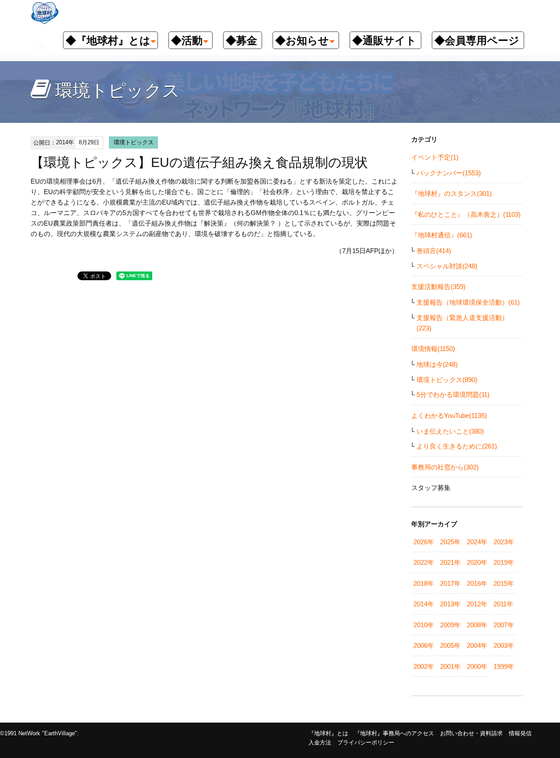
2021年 (450, 562)
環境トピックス (134, 142)
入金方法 (319, 742)
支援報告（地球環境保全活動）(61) (468, 302)
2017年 (450, 583)
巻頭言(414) (433, 250)
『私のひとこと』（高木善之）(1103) (466, 214)
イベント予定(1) (434, 157)
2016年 (477, 583)
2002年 (423, 666)
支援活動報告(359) (438, 286)
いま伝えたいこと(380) (450, 431)
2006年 (423, 645)
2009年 (450, 625)
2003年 (504, 645)
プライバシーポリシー (365, 742)
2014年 (423, 604)
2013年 (450, 604)
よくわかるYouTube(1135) (449, 415)
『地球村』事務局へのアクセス (394, 733)
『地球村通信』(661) (441, 235)
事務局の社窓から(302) (445, 467)
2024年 (477, 542)
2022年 (423, 562)
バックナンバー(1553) (448, 173)
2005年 (450, 645)
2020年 (477, 562)
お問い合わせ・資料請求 (471, 733)
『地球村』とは (328, 733)
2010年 (423, 625)
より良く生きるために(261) (456, 446)
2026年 (423, 542)
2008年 (477, 625)
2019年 (504, 562)
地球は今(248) (437, 364)
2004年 (477, 645)
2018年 (423, 583)
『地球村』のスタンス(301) (451, 193)
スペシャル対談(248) (446, 266)
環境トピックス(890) (446, 379)
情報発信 (520, 733)
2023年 (504, 542)
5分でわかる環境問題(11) (453, 394)
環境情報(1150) (433, 348)
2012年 (477, 604)
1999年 (504, 666)
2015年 (504, 583)
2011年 (503, 604)
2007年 (504, 625)
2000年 (477, 666)
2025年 (450, 542)
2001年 (450, 666)
